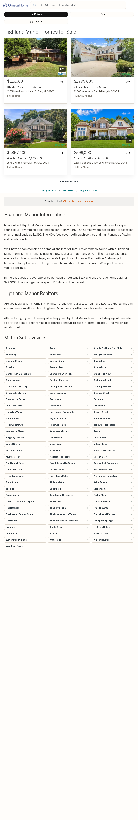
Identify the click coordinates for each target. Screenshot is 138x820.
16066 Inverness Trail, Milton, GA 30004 (96, 91)
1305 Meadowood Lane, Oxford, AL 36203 (30, 91)
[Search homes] (34, 5)
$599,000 (82, 153)
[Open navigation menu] (131, 5)
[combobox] (81, 5)
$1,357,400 (16, 153)
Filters (38, 14)
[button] (8, 57)
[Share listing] (61, 81)
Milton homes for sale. (78, 201)
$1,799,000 (83, 81)
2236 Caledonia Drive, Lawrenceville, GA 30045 (100, 162)
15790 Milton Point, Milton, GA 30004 (28, 162)
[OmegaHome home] (15, 5)
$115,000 (15, 81)
